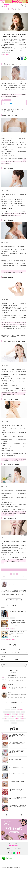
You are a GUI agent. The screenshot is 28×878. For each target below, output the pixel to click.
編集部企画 (20, 709)
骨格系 (13, 639)
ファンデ (12, 720)
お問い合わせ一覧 (10, 867)
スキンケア (3, 649)
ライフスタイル (20, 720)
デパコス (6, 720)
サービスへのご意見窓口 (16, 848)
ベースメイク (18, 649)
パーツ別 (11, 718)
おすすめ (13, 709)
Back (3, 576)
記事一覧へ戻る (14, 600)
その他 (16, 659)
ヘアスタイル (13, 716)
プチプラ (4, 718)
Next (25, 576)
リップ (6, 716)
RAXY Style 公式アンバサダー (9, 711)
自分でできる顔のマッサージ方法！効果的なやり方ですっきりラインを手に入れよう (14, 102)
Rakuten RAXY (7, 5)
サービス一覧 (4, 867)
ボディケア (8, 52)
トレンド (21, 714)
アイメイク (3, 652)
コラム (2, 659)
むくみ (7, 54)
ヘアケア (3, 656)
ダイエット (12, 617)
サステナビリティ (17, 867)
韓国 (23, 711)
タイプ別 (14, 723)
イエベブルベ (20, 716)
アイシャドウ (15, 714)
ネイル (16, 656)
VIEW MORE (14, 702)
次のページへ (14, 570)
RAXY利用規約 (8, 848)
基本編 (7, 617)
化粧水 (17, 718)
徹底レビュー (7, 714)
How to (3, 54)
